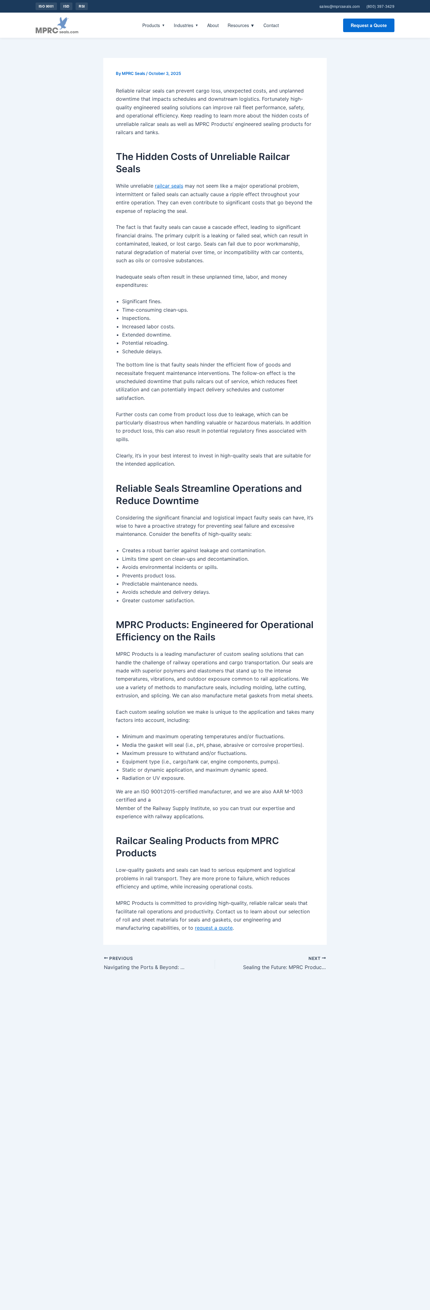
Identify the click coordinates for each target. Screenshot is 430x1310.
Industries (186, 25)
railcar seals (169, 186)
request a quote (214, 928)
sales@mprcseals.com (340, 6)
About (213, 25)
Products (153, 25)
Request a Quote (369, 25)
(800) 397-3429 (380, 6)
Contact (271, 25)
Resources (241, 25)
